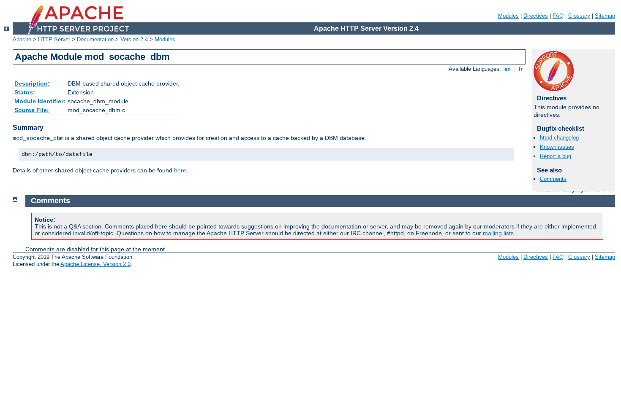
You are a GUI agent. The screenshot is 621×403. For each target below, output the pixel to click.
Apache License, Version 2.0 (95, 264)
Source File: (31, 110)
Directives (535, 16)
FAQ (558, 16)
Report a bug (555, 156)
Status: (24, 92)
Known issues (557, 147)
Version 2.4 (134, 39)
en (507, 69)
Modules (508, 16)
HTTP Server (54, 39)
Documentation (95, 39)
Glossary (579, 16)
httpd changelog (559, 137)
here (180, 170)
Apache (22, 39)
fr (520, 69)
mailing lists (498, 233)
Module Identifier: (39, 101)
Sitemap (605, 16)
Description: (32, 83)
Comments (553, 179)
